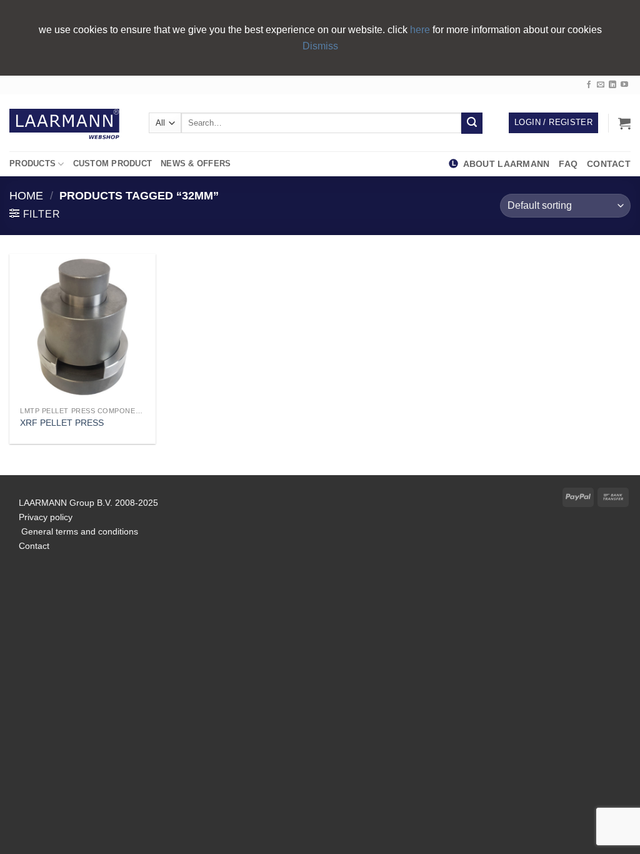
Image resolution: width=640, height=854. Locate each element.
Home (26, 195)
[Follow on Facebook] (588, 85)
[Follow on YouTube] (624, 85)
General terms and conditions (78, 531)
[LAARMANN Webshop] (69, 123)
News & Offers (196, 163)
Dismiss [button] (320, 46)
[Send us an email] (600, 85)
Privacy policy (45, 517)
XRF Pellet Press (62, 423)
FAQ (570, 164)
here (421, 29)
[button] (624, 123)
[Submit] (471, 123)
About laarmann (506, 164)
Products (32, 163)
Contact (609, 164)
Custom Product (112, 163)
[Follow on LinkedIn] (612, 85)
